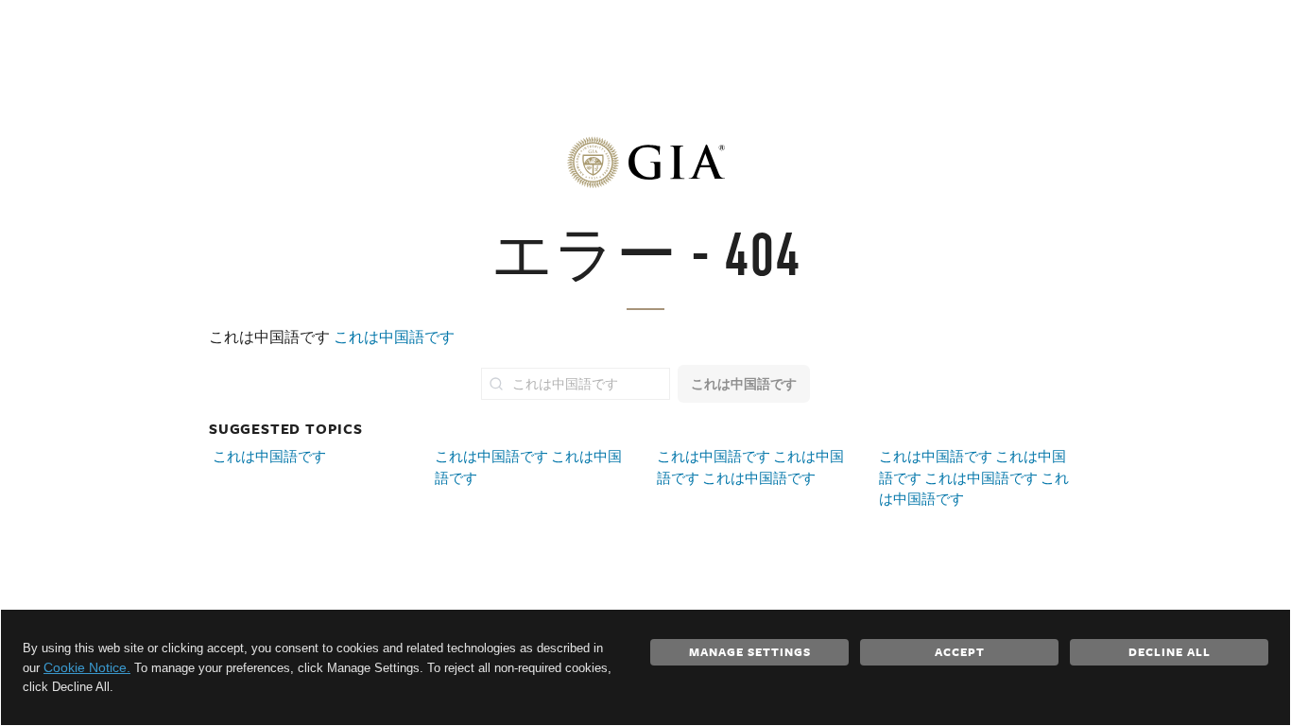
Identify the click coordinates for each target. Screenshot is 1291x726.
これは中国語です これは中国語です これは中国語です (750, 467)
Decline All (1169, 651)
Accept (960, 651)
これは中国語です (394, 337)
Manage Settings (750, 651)
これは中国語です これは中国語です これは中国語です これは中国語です (974, 477)
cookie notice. (86, 667)
